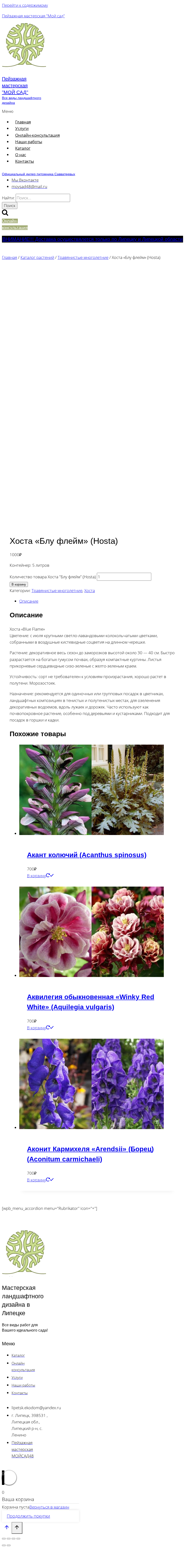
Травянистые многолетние (57, 590)
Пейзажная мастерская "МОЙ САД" (15, 85)
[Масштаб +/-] (4, 1538)
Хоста (89, 590)
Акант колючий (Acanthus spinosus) (86, 855)
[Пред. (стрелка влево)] (4, 1545)
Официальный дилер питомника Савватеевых (38, 174)
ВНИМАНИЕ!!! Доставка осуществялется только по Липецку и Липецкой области (92, 239)
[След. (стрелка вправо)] (9, 1545)
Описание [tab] (28, 601)
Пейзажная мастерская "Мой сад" (33, 16)
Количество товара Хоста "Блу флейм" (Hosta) (53, 576)
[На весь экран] (9, 1538)
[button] (62, 111)
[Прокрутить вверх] (7, 1528)
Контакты (24, 161)
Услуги (22, 128)
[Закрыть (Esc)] (18, 1538)
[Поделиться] (13, 1538)
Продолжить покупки (28, 1516)
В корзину (19, 584)
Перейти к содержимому (25, 5)
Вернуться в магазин (49, 1507)
